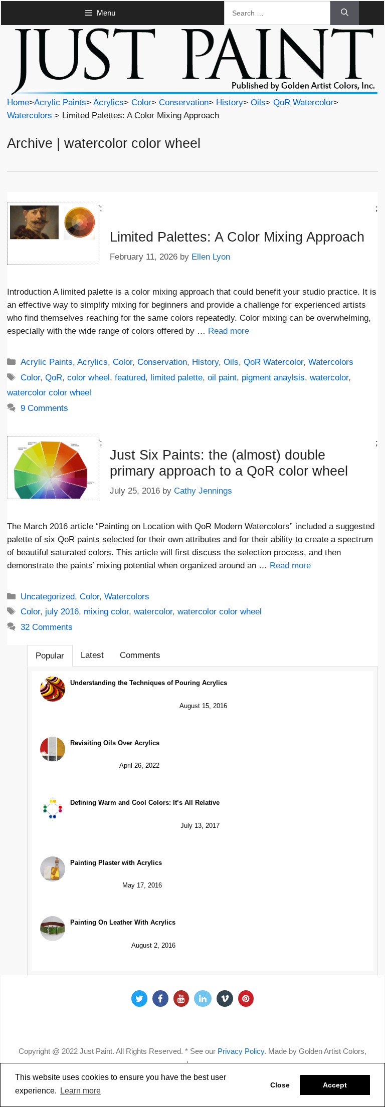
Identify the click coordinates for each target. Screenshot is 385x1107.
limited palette (176, 377)
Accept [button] (335, 1085)
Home (18, 102)
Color (141, 102)
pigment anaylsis (273, 377)
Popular (50, 655)
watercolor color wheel (49, 392)
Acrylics (108, 102)
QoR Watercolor (303, 102)
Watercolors (29, 115)
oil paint (222, 377)
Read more (228, 331)
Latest (92, 655)
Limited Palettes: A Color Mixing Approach (237, 237)
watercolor (329, 377)
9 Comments (44, 408)
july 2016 (62, 611)
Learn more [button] (80, 1090)
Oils (258, 102)
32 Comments (47, 627)
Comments (140, 655)
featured (130, 377)
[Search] (344, 13)
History (229, 102)
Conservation (184, 102)
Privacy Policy (241, 1051)
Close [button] (280, 1085)
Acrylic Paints (60, 102)
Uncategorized (48, 596)
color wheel (88, 377)
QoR (53, 377)
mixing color (106, 611)
